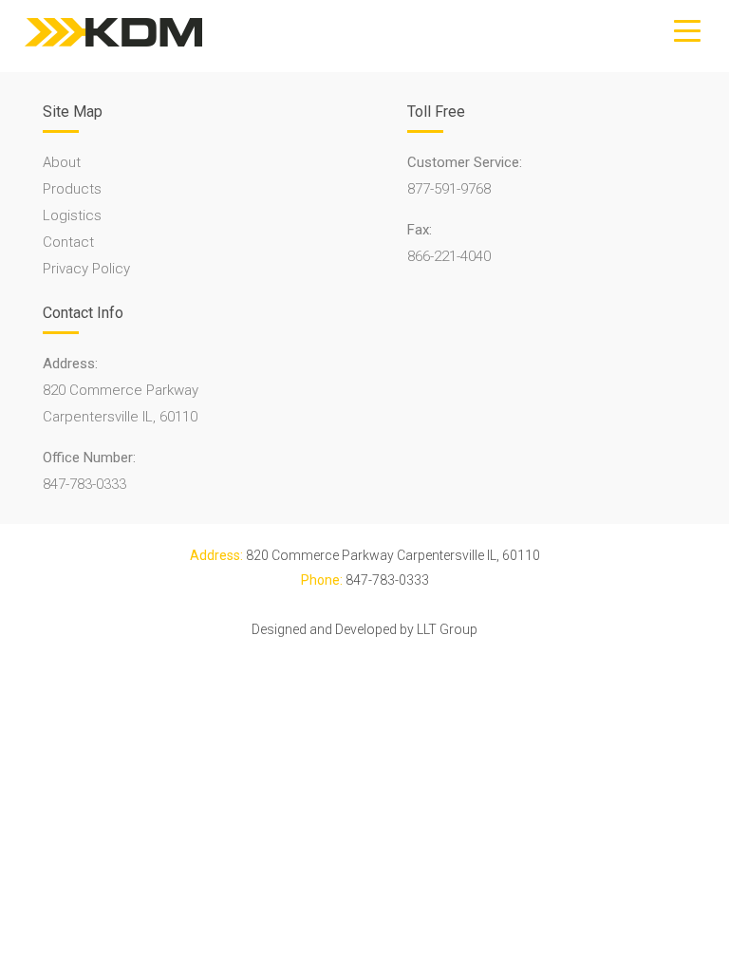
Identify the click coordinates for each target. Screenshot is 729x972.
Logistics (72, 215)
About (62, 162)
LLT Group (447, 629)
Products (72, 188)
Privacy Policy (86, 268)
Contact (68, 242)
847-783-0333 (84, 484)
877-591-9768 (449, 188)
